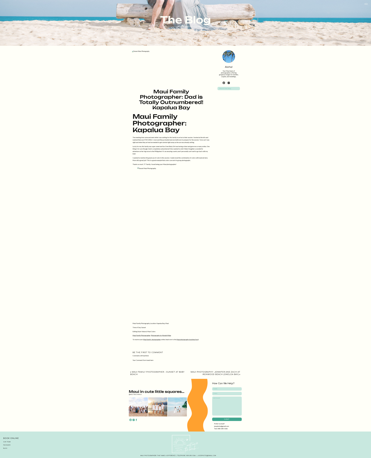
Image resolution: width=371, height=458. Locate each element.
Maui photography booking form (187, 339)
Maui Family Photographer (141, 335)
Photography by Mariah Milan (161, 335)
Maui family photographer (152, 339)
